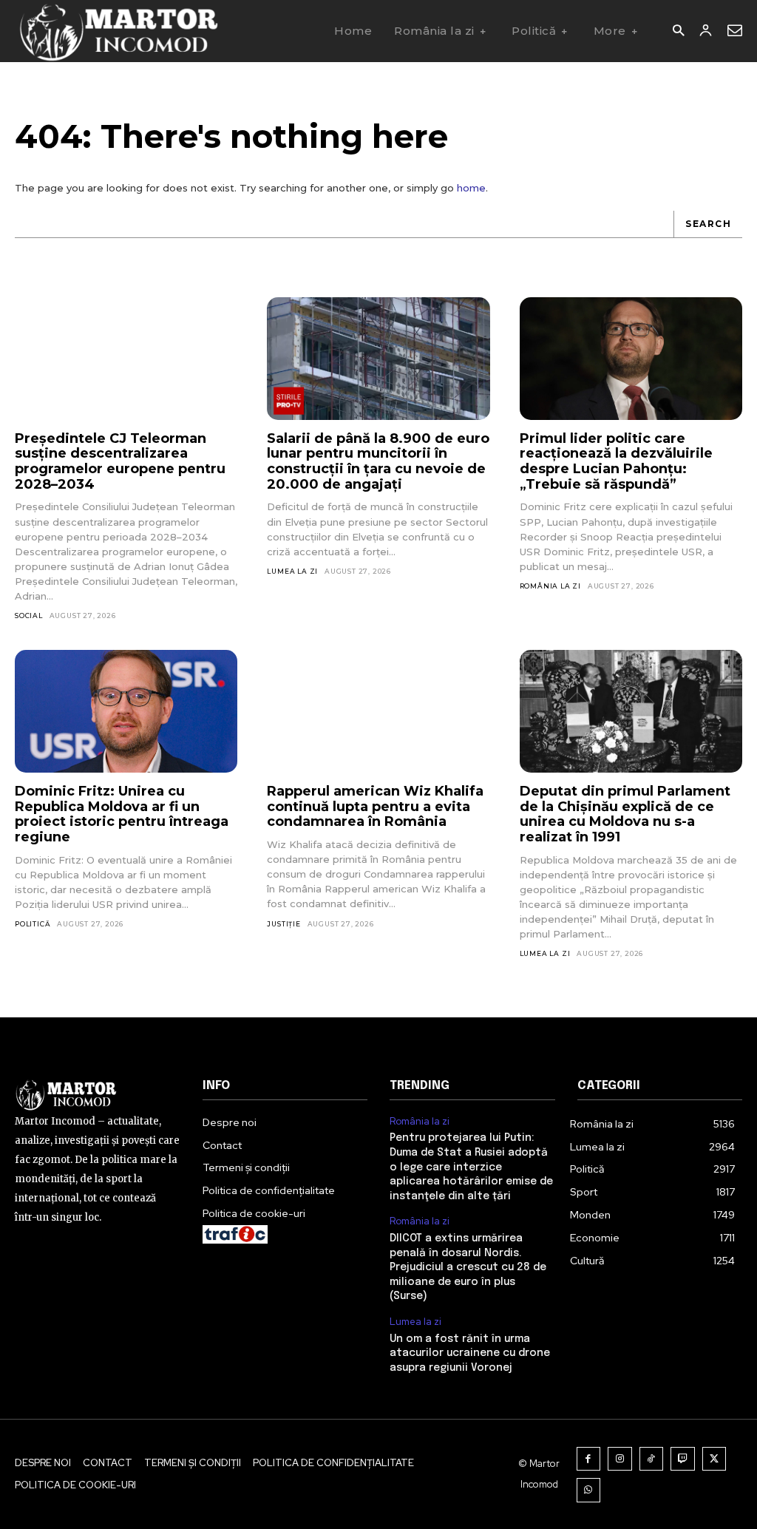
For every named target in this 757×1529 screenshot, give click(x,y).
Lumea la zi (292, 571)
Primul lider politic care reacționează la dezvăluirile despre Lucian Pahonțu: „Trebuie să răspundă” (616, 461)
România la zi (550, 586)
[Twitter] (714, 1459)
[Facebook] (589, 1459)
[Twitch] (683, 1459)
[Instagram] (620, 1459)
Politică (32, 924)
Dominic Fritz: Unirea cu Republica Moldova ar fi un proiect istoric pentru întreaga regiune (121, 814)
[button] (678, 31)
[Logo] (118, 31)
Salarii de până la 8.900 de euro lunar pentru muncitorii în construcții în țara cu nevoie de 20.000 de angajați (378, 461)
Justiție (283, 924)
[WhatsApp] (589, 1490)
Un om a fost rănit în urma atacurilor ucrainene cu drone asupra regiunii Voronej (470, 1353)
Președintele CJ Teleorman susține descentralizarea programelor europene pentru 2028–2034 (120, 461)
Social (29, 615)
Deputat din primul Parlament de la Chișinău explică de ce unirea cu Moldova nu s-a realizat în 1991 (625, 814)
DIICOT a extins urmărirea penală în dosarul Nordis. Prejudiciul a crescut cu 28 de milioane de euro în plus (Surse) (468, 1267)
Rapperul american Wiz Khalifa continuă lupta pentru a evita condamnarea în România (375, 806)
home (471, 188)
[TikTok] (651, 1459)
